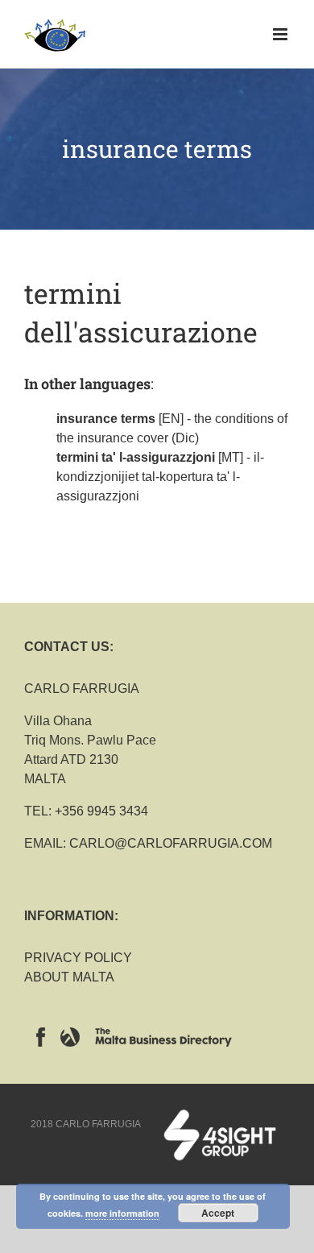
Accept (217, 1212)
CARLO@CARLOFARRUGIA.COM (170, 843)
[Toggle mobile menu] (281, 34)
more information (122, 1213)
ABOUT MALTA (69, 977)
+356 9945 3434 (101, 811)
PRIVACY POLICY (78, 958)
